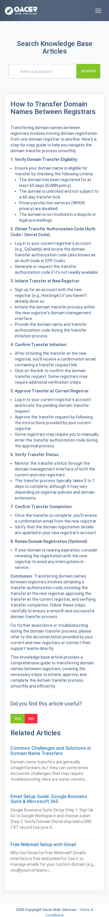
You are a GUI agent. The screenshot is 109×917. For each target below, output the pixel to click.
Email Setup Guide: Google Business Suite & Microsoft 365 (48, 799)
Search (88, 71)
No (31, 718)
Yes (17, 718)
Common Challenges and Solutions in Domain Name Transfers (50, 750)
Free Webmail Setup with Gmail (43, 844)
